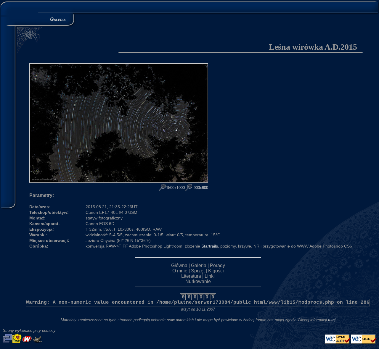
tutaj (331, 320)
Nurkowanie (198, 281)
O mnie (179, 270)
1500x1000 (175, 187)
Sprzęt (198, 270)
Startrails (209, 246)
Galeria (198, 265)
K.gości (216, 270)
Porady (217, 265)
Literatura (191, 276)
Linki (210, 276)
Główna (179, 265)
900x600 (200, 187)
